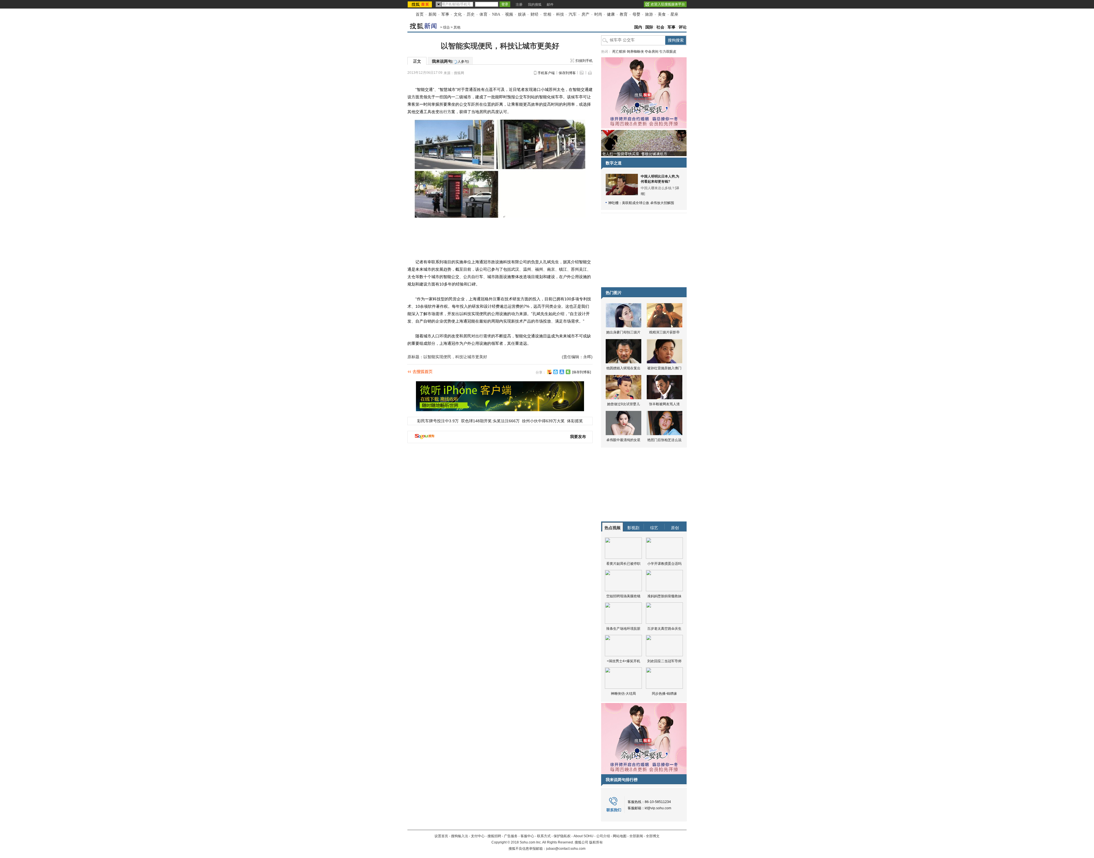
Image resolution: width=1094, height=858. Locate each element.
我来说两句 (450, 61)
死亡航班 (619, 52)
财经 (534, 14)
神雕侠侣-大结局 (623, 694)
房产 (585, 14)
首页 (420, 14)
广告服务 (511, 836)
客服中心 (527, 836)
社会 (660, 27)
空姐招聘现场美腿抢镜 (623, 596)
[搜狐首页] (420, 4)
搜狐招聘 (494, 836)
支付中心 (478, 836)
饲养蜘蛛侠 (635, 52)
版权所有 (596, 842)
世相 (547, 14)
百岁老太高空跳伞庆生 (664, 629)
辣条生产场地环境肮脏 (623, 629)
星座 (674, 14)
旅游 (649, 14)
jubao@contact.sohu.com (565, 849)
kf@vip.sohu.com (658, 808)
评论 (683, 27)
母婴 (636, 14)
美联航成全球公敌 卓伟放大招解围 (648, 203)
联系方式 (544, 836)
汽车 (573, 14)
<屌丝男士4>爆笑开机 (623, 661)
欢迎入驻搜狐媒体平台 (668, 4)
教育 (624, 14)
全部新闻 (636, 836)
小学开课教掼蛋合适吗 (664, 564)
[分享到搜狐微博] (549, 372)
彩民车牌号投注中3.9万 (438, 421)
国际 (649, 27)
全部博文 (653, 836)
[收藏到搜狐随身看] (568, 372)
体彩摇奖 (575, 421)
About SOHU (583, 836)
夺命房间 (651, 52)
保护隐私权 (562, 836)
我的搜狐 (535, 5)
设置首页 (441, 836)
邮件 (550, 5)
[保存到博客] (581, 372)
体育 (483, 14)
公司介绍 (603, 836)
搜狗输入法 (459, 836)
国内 (638, 27)
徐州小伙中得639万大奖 (543, 421)
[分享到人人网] (562, 372)
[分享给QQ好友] (555, 372)
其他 (457, 27)
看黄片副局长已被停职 (623, 564)
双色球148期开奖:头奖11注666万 (490, 421)
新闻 (432, 14)
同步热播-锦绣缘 (664, 694)
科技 (560, 14)
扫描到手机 (584, 61)
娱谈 (522, 14)
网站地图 (619, 836)
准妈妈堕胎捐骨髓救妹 (664, 596)
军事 (445, 14)
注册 (519, 5)
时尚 (598, 14)
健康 (611, 14)
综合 (446, 27)
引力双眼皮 (667, 52)
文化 (458, 14)
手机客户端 (546, 73)
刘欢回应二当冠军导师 (664, 661)
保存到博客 (567, 73)
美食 (662, 14)
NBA (496, 14)
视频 (509, 14)
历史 (471, 14)
